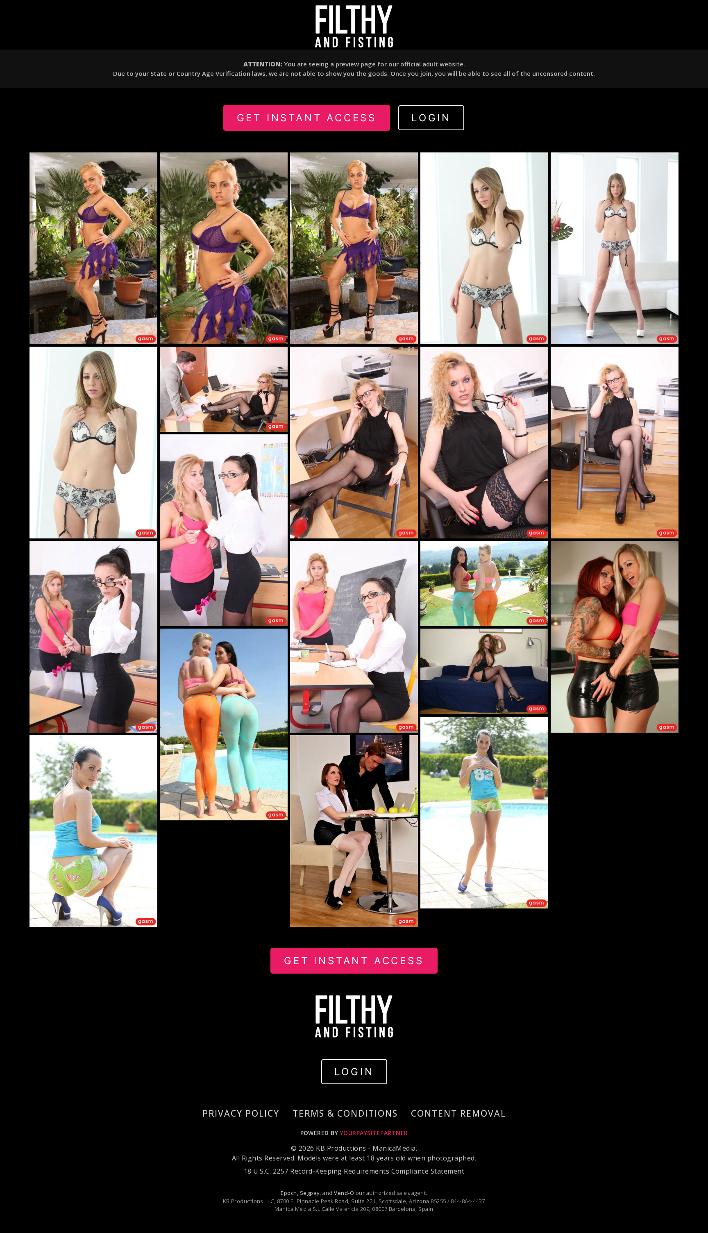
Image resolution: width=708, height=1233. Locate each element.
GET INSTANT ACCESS (307, 118)
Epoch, (289, 1193)
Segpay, (310, 1193)
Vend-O (344, 1193)
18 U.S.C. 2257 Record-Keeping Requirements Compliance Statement (354, 1171)
